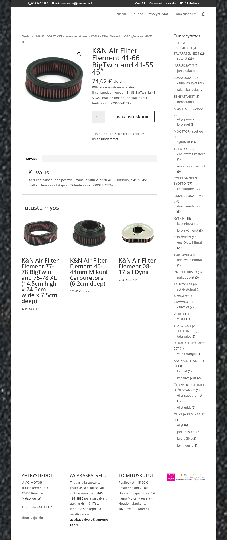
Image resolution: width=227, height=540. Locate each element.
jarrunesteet (186, 432)
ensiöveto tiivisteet (191, 154)
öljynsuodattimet (189, 395)
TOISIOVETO (183, 255)
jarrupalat (184, 71)
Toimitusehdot (185, 14)
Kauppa (137, 14)
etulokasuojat (187, 83)
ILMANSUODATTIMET (48, 36)
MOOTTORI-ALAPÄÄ (188, 109)
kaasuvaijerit (186, 378)
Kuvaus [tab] (31, 158)
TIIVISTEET (181, 148)
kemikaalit (185, 445)
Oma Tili (140, 3)
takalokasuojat (188, 89)
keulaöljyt (184, 438)
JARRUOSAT (182, 65)
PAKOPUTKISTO (185, 272)
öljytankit (184, 407)
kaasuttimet (186, 189)
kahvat (182, 371)
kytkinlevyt (185, 224)
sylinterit (183, 142)
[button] (79, 54)
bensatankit (186, 102)
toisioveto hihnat (189, 260)
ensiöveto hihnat (189, 242)
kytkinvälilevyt (187, 230)
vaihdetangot (187, 354)
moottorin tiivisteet (191, 166)
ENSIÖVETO (182, 237)
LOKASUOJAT (183, 77)
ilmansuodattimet (76, 36)
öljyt (180, 425)
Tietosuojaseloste (34, 518)
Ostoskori (155, 3)
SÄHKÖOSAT (183, 284)
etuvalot (183, 307)
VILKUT (179, 314)
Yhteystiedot (158, 14)
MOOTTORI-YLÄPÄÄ (188, 131)
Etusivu (120, 14)
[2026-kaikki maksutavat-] (186, 480)
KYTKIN (179, 218)
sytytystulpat (186, 289)
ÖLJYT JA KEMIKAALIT (189, 414)
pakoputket (185, 277)
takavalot (184, 336)
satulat (182, 58)
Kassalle (171, 3)
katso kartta (31, 498)
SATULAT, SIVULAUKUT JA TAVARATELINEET (186, 48)
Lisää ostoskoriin (132, 116)
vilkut (181, 319)
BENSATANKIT (184, 96)
